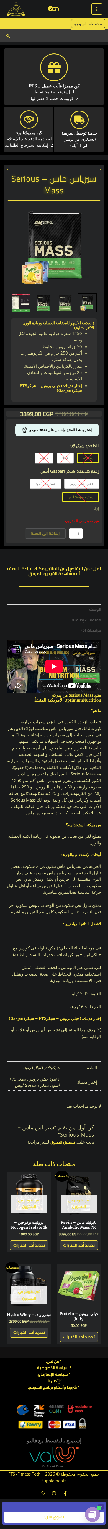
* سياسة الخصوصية (54, 1367)
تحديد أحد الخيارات (79, 1245)
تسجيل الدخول (62, 1142)
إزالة (96, 508)
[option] (54, 248)
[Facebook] (65, 1493)
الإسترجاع (46, 1374)
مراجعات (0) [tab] (91, 630)
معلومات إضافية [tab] (86, 620)
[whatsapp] (42, 1493)
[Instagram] (54, 1493)
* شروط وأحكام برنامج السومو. (53, 1387)
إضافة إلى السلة (45, 533)
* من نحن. (54, 1361)
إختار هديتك (88, 471)
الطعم (93, 446)
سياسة (61, 1374)
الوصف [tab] (95, 609)
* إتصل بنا (54, 1380)
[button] (8, 35)
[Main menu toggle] (96, 8)
